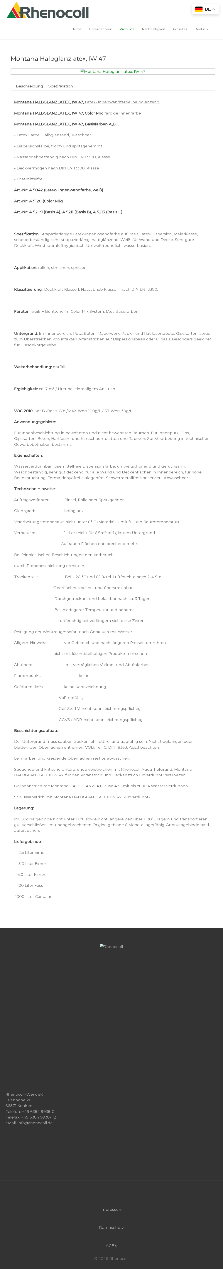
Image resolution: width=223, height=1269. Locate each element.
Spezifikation (60, 86)
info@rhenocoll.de (35, 1122)
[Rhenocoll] (111, 946)
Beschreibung (29, 86)
